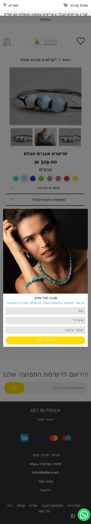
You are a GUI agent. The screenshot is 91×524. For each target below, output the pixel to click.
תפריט (13, 5)
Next (79, 147)
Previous (12, 147)
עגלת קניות (78, 5)
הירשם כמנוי (45, 340)
